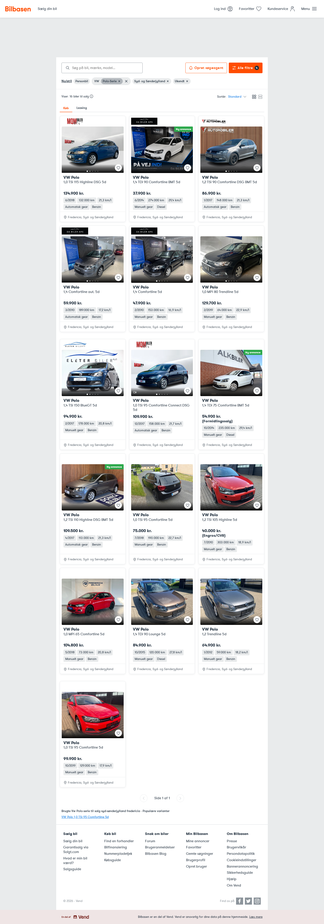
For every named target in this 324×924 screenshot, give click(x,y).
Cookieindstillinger (241, 860)
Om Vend (234, 885)
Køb (66, 108)
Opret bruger (196, 866)
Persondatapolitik (241, 853)
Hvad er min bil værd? (75, 860)
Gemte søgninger (199, 853)
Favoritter (193, 847)
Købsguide (112, 860)
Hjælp (231, 879)
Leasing (81, 108)
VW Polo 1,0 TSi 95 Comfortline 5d (85, 817)
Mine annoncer (197, 841)
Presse (232, 841)
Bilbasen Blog (155, 853)
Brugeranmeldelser (160, 847)
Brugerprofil (195, 860)
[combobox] (102, 68)
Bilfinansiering (115, 847)
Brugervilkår (236, 847)
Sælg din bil (72, 841)
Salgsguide (72, 869)
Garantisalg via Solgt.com (75, 849)
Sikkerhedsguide (240, 872)
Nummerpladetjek (118, 853)
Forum (150, 841)
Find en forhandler (119, 841)
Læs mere (256, 917)
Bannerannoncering (242, 866)
